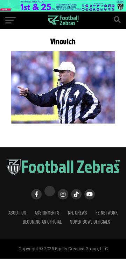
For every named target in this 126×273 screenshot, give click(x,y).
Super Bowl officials (90, 221)
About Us (17, 212)
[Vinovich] (63, 121)
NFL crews (77, 212)
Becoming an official (42, 221)
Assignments (47, 212)
